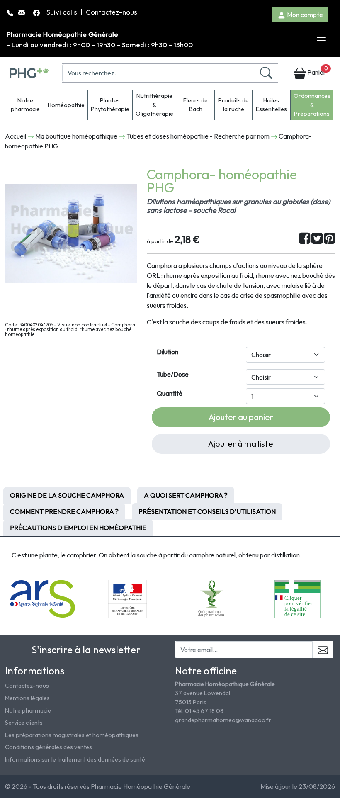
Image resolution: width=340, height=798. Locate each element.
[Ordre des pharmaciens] (212, 598)
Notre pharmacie (25, 105)
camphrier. (82, 555)
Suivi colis (62, 11)
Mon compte (304, 14)
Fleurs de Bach (195, 105)
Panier (317, 70)
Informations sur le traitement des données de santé (75, 759)
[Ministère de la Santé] (127, 598)
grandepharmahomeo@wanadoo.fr (223, 720)
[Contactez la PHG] (22, 11)
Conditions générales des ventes (48, 747)
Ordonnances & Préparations (312, 104)
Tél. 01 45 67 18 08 (199, 711)
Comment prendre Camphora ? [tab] (64, 511)
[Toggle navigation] (321, 37)
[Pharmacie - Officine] (297, 598)
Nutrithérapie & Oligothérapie (154, 104)
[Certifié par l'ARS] (43, 598)
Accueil (15, 136)
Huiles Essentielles (271, 105)
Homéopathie (66, 105)
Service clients (24, 722)
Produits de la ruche (233, 105)
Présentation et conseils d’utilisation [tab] (207, 511)
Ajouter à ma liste (240, 443)
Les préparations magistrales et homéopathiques (71, 735)
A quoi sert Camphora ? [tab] (186, 495)
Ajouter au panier (241, 417)
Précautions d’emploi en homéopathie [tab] (78, 527)
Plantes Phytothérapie (110, 105)
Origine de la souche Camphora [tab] (67, 495)
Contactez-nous (111, 11)
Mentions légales (27, 698)
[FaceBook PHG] (37, 11)
